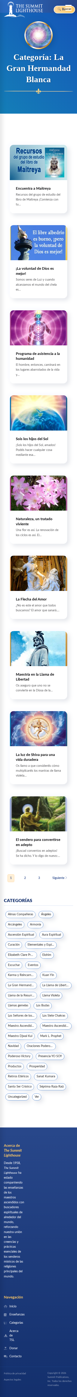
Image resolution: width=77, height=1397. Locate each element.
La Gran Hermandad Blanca (22, 985)
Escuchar (14, 965)
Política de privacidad (15, 1373)
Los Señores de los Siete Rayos (22, 1015)
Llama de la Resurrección (22, 995)
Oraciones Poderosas (40, 1046)
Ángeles (46, 914)
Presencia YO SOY (50, 1056)
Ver (37, 1096)
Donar (12, 1348)
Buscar (66, 9)
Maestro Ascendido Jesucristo (22, 1025)
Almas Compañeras (20, 914)
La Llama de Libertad (56, 985)
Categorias (12, 1322)
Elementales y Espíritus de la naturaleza (42, 944)
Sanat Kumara (46, 1076)
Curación (14, 944)
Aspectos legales (12, 1380)
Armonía (35, 924)
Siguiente (58, 878)
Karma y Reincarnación (22, 975)
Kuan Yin (48, 975)
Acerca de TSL (12, 1336)
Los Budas (42, 1005)
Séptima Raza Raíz (52, 1086)
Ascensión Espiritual (21, 934)
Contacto (12, 1356)
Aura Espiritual (51, 934)
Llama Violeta (51, 995)
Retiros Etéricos (18, 1076)
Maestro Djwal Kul (20, 1036)
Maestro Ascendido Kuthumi (56, 1025)
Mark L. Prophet (50, 1036)
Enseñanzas (12, 1314)
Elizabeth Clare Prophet (22, 954)
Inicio (12, 1306)
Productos (14, 1066)
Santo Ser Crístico (20, 1086)
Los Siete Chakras (53, 1015)
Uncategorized (17, 1096)
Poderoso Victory (19, 1056)
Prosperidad (37, 1066)
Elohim (46, 954)
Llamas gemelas (18, 1005)
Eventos (33, 965)
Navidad (13, 1046)
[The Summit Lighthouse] (23, 9)
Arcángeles (15, 924)
